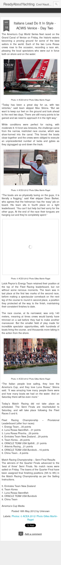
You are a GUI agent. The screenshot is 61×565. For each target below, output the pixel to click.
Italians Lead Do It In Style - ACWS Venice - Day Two (35, 25)
